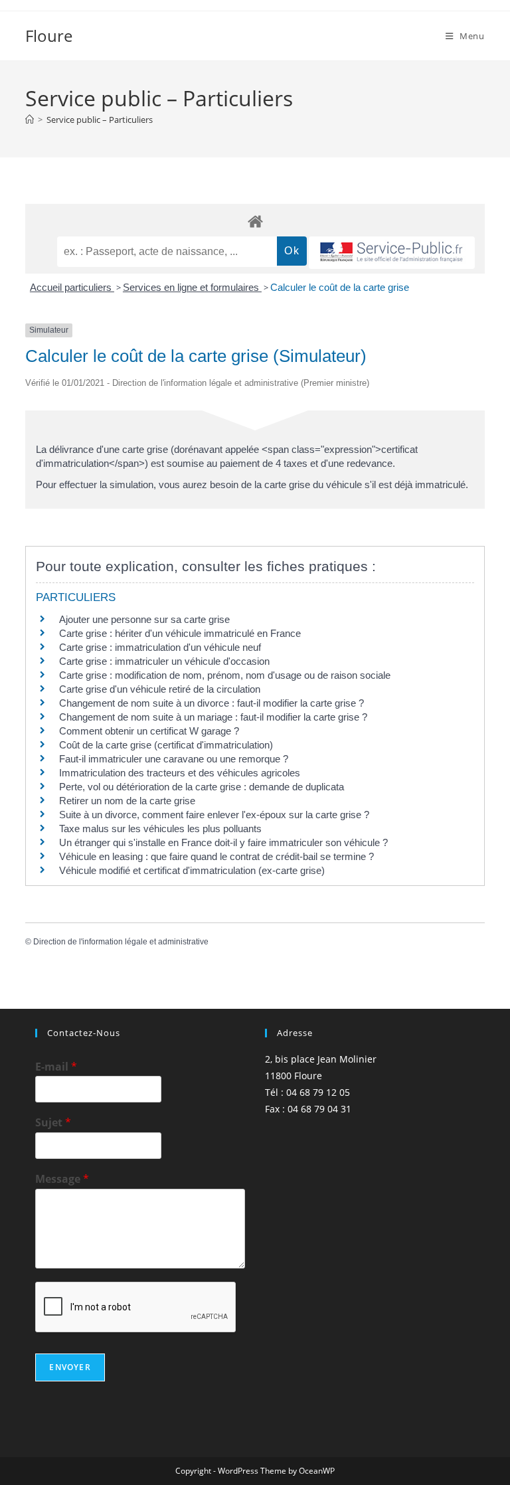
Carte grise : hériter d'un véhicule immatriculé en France (180, 633)
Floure (48, 35)
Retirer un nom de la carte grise (127, 800)
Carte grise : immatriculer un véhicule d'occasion (164, 661)
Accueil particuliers (72, 287)
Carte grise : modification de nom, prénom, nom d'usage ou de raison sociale (224, 675)
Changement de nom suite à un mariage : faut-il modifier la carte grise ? (213, 717)
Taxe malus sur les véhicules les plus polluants (160, 828)
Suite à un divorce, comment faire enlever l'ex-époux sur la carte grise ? (214, 814)
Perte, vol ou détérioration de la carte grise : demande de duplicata (201, 786)
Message (62, 1179)
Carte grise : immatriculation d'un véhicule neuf (160, 647)
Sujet (53, 1123)
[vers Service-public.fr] (392, 252)
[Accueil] (29, 120)
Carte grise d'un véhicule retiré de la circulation (159, 689)
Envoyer (69, 1367)
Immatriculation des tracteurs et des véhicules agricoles (179, 772)
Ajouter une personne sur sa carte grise (144, 619)
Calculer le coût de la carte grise (339, 287)
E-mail (56, 1067)
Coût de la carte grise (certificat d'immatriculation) (166, 744)
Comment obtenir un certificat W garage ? (149, 731)
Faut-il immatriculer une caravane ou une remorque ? (173, 758)
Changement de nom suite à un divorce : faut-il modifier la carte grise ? (211, 703)
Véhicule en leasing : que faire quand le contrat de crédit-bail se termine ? (216, 856)
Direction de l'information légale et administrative (121, 941)
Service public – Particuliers (99, 120)
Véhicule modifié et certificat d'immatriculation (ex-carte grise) (192, 870)
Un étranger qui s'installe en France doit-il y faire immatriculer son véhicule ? (223, 842)
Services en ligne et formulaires (192, 287)
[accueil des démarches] (254, 221)
